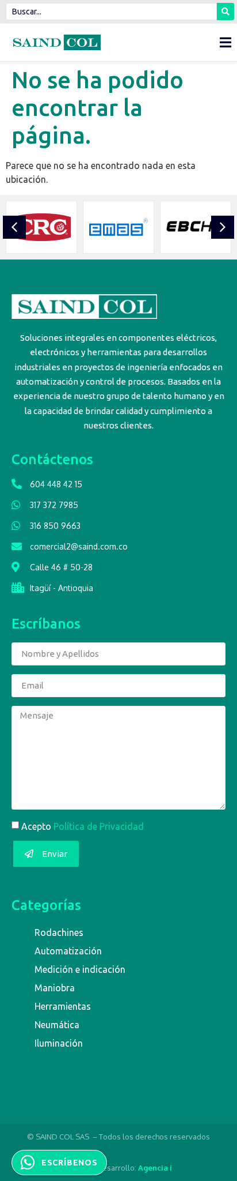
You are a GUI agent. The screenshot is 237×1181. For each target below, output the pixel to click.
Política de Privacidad (98, 826)
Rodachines (59, 932)
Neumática (57, 1025)
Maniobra (55, 988)
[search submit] (225, 11)
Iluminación (59, 1043)
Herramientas (63, 1006)
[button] (14, 227)
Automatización (68, 951)
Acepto (82, 826)
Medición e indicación (80, 969)
